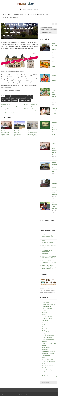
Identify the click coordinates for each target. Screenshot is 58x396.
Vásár (43, 372)
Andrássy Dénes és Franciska (18, 95)
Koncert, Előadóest (47, 337)
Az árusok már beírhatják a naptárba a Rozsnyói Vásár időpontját (54, 187)
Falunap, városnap (47, 316)
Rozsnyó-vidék (14, 17)
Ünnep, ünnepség (47, 369)
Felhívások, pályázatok (20, 14)
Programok (40, 14)
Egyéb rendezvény (47, 306)
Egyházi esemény (47, 308)
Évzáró (44, 314)
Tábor (43, 363)
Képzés (44, 333)
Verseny (44, 374)
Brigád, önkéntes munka (48, 304)
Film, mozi (45, 322)
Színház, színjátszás (47, 359)
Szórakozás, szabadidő (48, 361)
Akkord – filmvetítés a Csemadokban (49, 32)
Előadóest (45, 312)
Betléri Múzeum (5, 98)
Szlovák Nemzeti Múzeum (25, 100)
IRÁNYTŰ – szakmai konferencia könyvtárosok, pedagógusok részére (49, 267)
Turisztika (44, 367)
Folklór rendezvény (47, 324)
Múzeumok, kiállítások (48, 353)
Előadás (44, 310)
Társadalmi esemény (47, 365)
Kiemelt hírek (32, 14)
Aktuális (4, 14)
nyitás (9, 100)
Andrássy (8, 95)
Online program (46, 355)
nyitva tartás (14, 100)
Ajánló (48, 14)
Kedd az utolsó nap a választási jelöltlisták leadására (47, 236)
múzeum (4, 100)
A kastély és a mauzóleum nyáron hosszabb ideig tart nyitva (55, 149)
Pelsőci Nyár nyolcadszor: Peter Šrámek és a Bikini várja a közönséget (49, 29)
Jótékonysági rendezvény (49, 331)
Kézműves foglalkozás (48, 335)
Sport (43, 357)
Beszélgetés (45, 302)
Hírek (10, 14)
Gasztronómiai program (48, 327)
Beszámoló (5, 17)
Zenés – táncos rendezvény (49, 376)
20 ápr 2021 (8, 35)
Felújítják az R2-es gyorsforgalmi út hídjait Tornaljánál (48, 252)
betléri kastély (29, 95)
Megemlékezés (46, 347)
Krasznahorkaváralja (20, 98)
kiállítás (12, 98)
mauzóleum (29, 98)
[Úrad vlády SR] (48, 281)
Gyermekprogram (46, 329)
